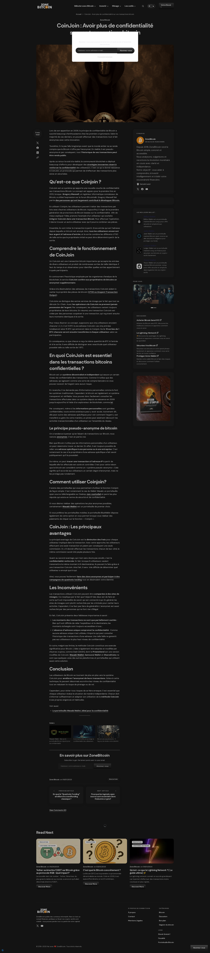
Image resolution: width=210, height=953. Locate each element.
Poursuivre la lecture (105, 57)
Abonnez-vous (126, 50)
